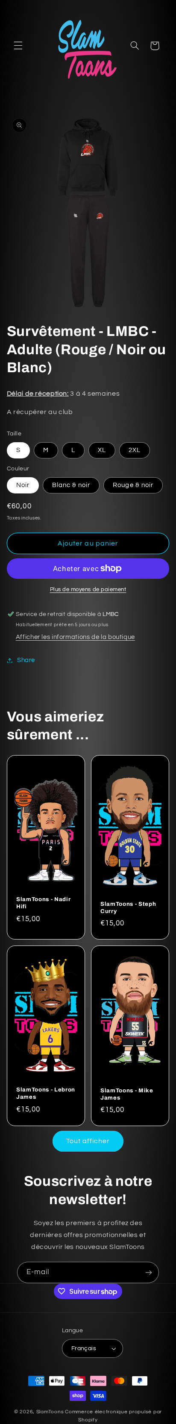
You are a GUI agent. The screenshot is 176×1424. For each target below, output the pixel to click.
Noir (22, 485)
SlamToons (50, 1411)
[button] (18, 45)
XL (102, 450)
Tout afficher (88, 1141)
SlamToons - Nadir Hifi (43, 903)
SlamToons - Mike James (126, 1094)
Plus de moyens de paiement (88, 589)
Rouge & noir (133, 485)
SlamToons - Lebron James (45, 1093)
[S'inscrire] (148, 1272)
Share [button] (26, 660)
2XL (135, 450)
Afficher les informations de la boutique (75, 637)
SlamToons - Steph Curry (128, 907)
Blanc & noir (71, 485)
